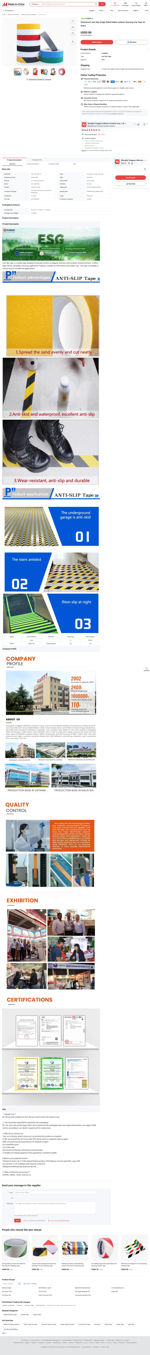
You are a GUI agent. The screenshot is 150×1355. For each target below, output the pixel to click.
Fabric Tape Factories (30, 1324)
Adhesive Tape (6, 1288)
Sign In (84, 150)
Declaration (96, 1347)
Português (41, 1342)
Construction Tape (84, 1324)
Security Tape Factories (49, 1324)
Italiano (65, 1342)
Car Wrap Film (6, 1295)
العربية (86, 1342)
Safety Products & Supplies (28, 14)
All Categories (9, 10)
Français (48, 1342)
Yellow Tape (108, 1324)
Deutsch (71, 1342)
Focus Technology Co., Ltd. (61, 1347)
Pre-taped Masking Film (82, 1291)
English (27, 1342)
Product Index (110, 1340)
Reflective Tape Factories (11, 1324)
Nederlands (79, 1342)
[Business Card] (145, 169)
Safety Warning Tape (10, 1314)
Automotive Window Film (83, 1295)
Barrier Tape (25, 1314)
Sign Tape (131, 1324)
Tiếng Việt (121, 1342)
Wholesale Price (77, 1340)
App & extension (123, 10)
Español (34, 1342)
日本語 (97, 1342)
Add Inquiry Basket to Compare (40, 79)
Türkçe (115, 1342)
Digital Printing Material (82, 1288)
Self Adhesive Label (45, 1288)
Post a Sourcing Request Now (58, 1221)
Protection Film (7, 1291)
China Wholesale (66, 1340)
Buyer (101, 10)
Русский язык (57, 1342)
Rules (146, 10)
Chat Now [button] (132, 42)
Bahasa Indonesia (132, 1342)
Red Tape (97, 1324)
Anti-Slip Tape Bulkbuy (11, 1329)
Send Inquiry (97, 42)
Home (3, 14)
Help (111, 10)
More (4, 1333)
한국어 (91, 1342)
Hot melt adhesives (118, 1288)
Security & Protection (13, 14)
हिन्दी (102, 1342)
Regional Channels (99, 1340)
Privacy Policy (105, 1347)
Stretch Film (42, 1291)
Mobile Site (119, 1340)
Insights (126, 1340)
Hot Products (25, 1340)
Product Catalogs (31, 1284)
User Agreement (86, 1347)
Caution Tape (42, 14)
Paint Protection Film (45, 1295)
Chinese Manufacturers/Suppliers (51, 1340)
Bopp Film (115, 1291)
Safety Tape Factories (67, 1324)
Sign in (146, 5)
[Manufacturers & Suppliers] (13, 4)
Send (17, 1220)
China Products (35, 1340)
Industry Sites (88, 1340)
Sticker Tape (120, 1324)
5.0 (122, 163)
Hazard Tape (37, 1314)
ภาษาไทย (108, 1342)
